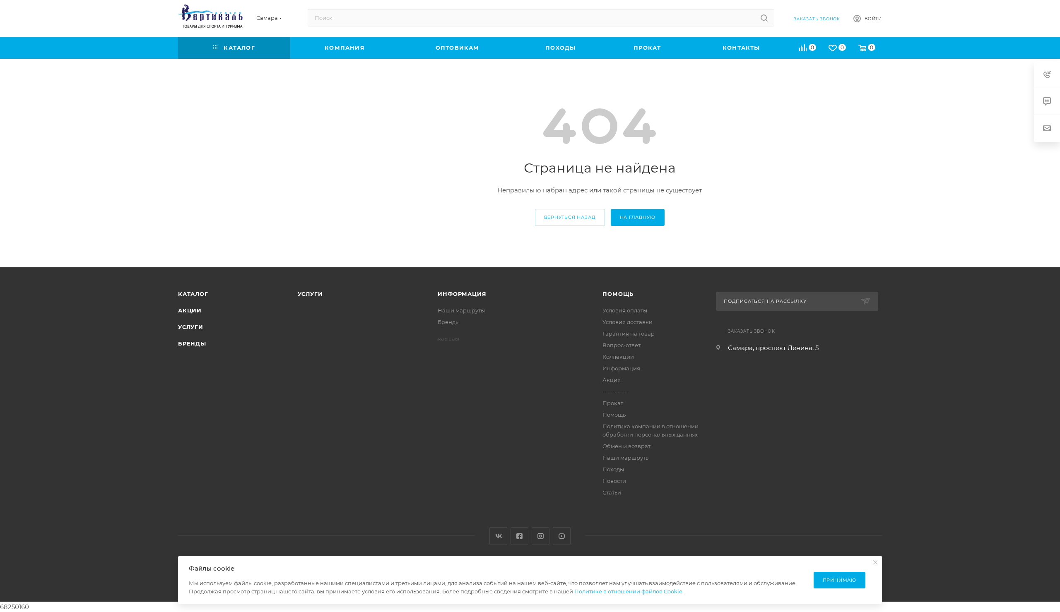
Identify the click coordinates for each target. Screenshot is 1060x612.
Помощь (618, 293)
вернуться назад (570, 217)
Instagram (540, 536)
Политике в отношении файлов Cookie (628, 591)
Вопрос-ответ (621, 345)
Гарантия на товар (628, 333)
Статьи (611, 492)
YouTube (562, 536)
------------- (615, 391)
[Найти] (764, 17)
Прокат (612, 403)
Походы (613, 469)
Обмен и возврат (626, 446)
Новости (614, 481)
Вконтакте (498, 536)
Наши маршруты (461, 310)
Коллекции (618, 356)
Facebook (519, 536)
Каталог (193, 293)
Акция (611, 380)
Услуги (190, 327)
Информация (462, 293)
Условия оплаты (624, 310)
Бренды (192, 343)
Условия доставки (627, 322)
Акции (190, 310)
